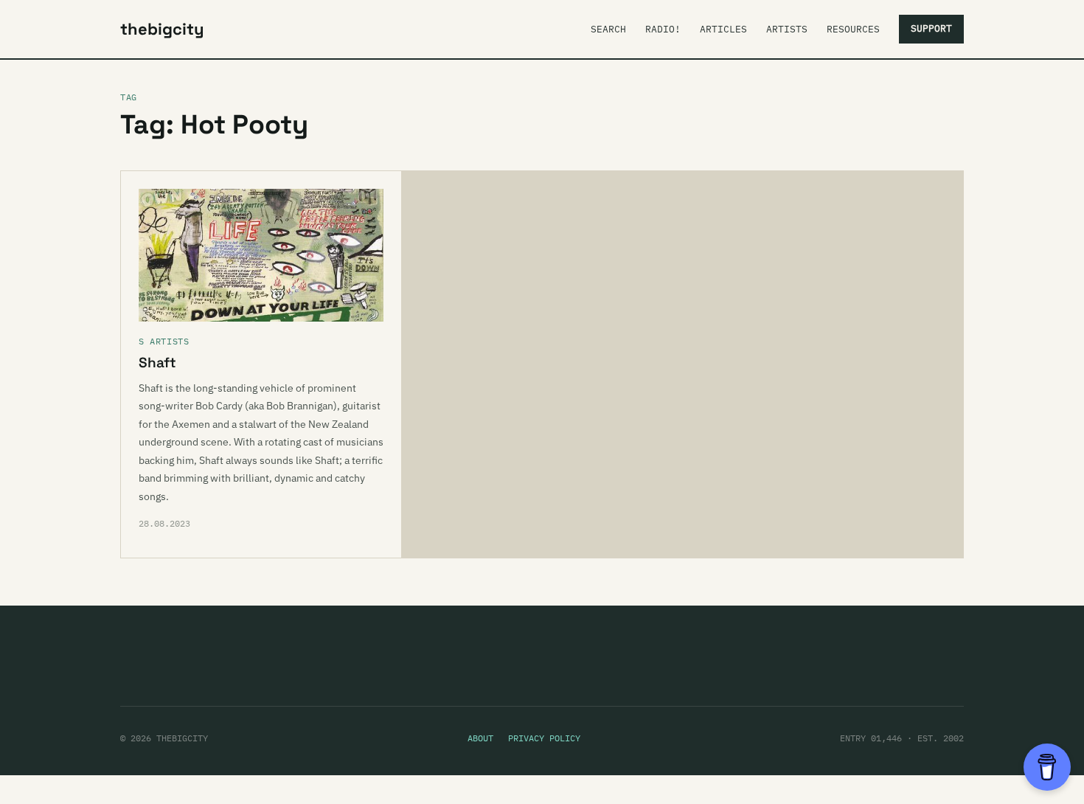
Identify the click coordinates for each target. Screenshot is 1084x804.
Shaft (157, 362)
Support (931, 28)
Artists (786, 29)
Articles (723, 29)
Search (608, 29)
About (480, 738)
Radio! (663, 29)
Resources (853, 29)
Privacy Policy (544, 738)
